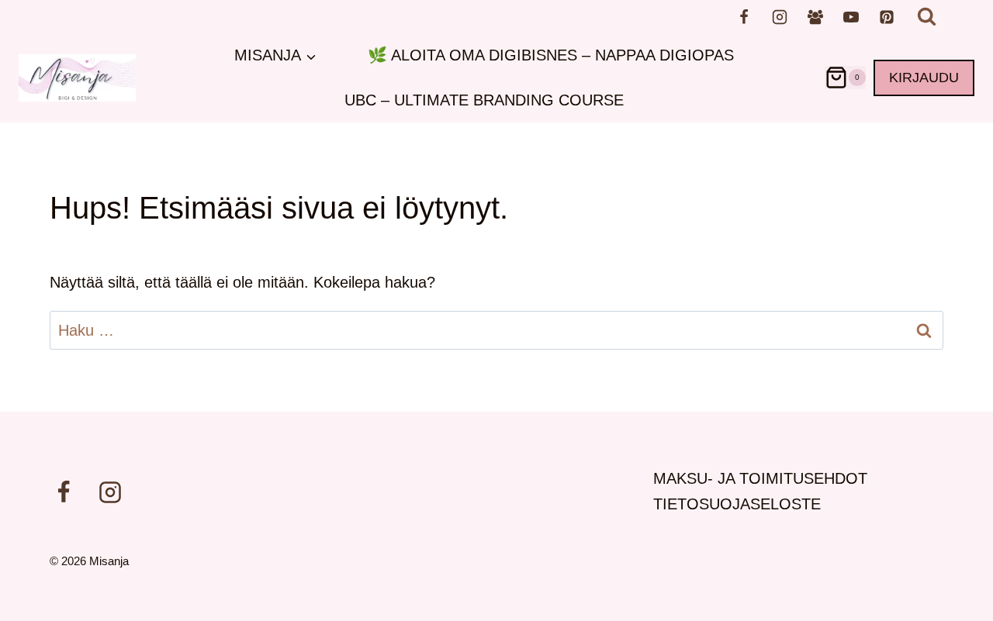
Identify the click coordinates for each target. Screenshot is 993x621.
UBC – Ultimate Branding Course (484, 100)
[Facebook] (743, 17)
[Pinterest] (886, 17)
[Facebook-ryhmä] (815, 17)
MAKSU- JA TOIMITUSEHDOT (760, 478)
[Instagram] (779, 17)
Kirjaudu (924, 77)
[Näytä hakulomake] (926, 16)
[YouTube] (851, 17)
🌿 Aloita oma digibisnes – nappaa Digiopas (551, 55)
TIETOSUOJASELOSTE (737, 503)
